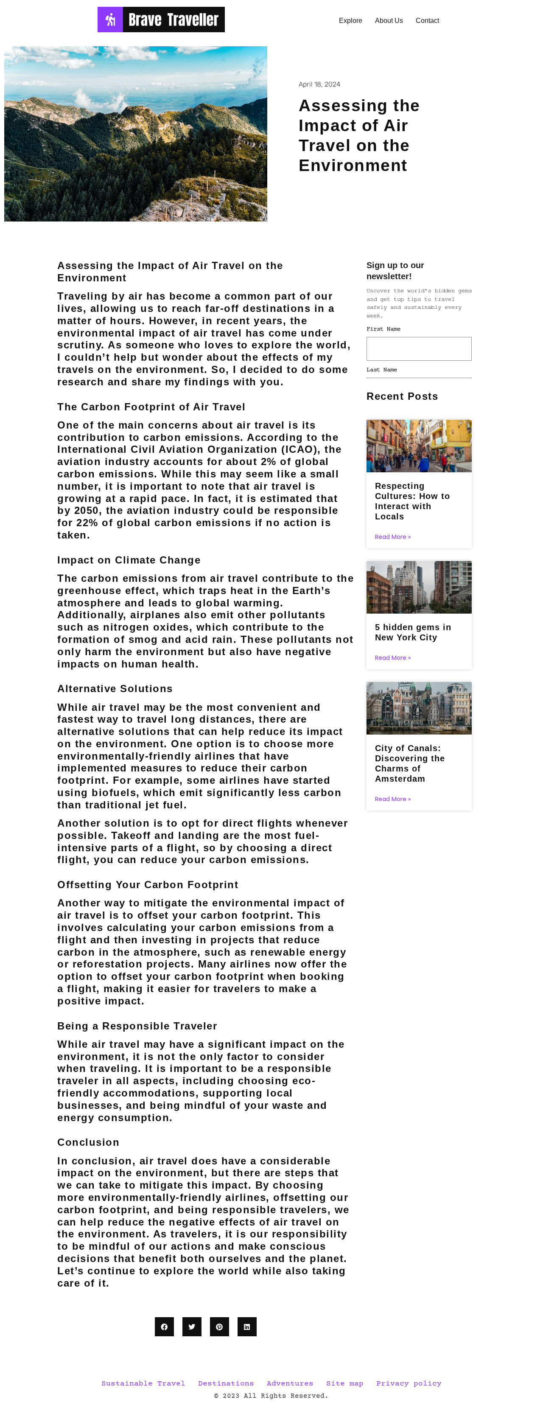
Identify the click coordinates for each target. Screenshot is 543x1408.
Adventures (290, 1384)
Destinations (226, 1384)
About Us (389, 20)
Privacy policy (409, 1384)
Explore (350, 20)
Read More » (393, 537)
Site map (345, 1384)
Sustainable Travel (143, 1384)
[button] (164, 1326)
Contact (427, 20)
